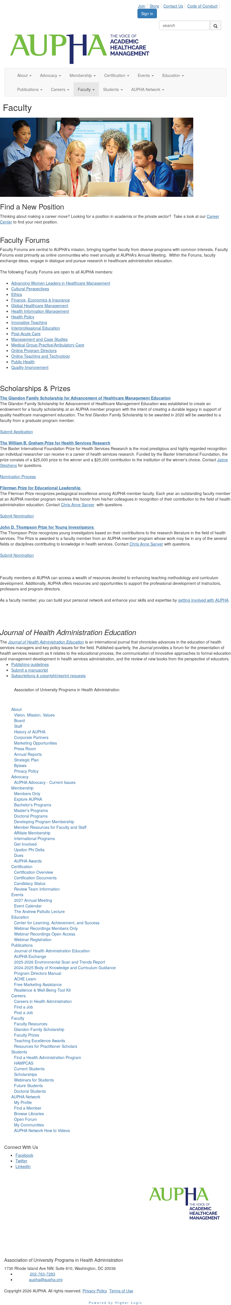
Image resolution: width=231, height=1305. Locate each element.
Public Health (23, 361)
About (16, 709)
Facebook (24, 1155)
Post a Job (23, 1012)
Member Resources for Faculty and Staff (50, 827)
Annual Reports (28, 754)
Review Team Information (37, 889)
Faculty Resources (30, 1023)
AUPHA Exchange (30, 956)
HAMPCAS (23, 1063)
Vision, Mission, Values (34, 715)
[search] (215, 25)
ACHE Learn (25, 979)
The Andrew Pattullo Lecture (39, 911)
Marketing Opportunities (35, 743)
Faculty (17, 1018)
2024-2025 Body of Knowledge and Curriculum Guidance (65, 967)
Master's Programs (31, 810)
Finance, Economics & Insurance (40, 300)
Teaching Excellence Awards (39, 1040)
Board (19, 720)
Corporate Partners (31, 737)
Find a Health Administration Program (47, 1057)
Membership (22, 788)
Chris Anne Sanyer (77, 504)
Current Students (29, 1068)
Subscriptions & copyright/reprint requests (48, 675)
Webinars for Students (34, 1080)
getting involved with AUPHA (203, 600)
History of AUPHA (29, 731)
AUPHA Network (25, 1096)
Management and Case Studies (39, 339)
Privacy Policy (26, 771)
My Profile (23, 1102)
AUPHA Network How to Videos (42, 1130)
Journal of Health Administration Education (46, 642)
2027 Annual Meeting (33, 900)
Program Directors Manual (37, 973)
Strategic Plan (26, 760)
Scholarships (25, 1074)
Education (20, 917)
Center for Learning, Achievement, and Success (56, 922)
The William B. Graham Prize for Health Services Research (55, 443)
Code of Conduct (202, 6)
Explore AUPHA (28, 799)
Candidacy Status (29, 883)
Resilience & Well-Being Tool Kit (42, 990)
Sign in (147, 13)
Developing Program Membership (44, 821)
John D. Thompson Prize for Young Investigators (47, 527)
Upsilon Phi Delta (29, 849)
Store (154, 6)
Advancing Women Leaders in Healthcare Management (60, 283)
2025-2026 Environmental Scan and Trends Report (59, 962)
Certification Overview (33, 872)
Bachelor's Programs (32, 804)
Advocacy (19, 776)
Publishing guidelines (30, 664)
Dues (18, 855)
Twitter (21, 1160)
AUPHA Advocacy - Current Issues (44, 782)
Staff (18, 726)
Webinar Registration (33, 939)
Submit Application (16, 431)
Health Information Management (40, 311)
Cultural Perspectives (30, 288)
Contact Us (173, 6)
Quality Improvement (29, 367)
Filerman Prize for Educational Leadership (40, 487)
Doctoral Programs (31, 816)
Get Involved (25, 844)
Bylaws (20, 765)
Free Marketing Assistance (38, 984)
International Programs (34, 838)
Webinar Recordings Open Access (44, 934)
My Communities (29, 1125)
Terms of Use (121, 1290)
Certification (21, 866)
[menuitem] (143, 5)
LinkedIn (23, 1166)
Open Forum (25, 1119)
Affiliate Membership (32, 833)
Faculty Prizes (26, 1035)
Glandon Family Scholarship (39, 1029)
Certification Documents (35, 877)
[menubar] (179, 5)
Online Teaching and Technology (40, 356)
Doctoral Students (30, 1091)
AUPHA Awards (28, 861)
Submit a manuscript (29, 670)
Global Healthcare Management (39, 305)
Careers (18, 995)
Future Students (28, 1085)
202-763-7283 (42, 1274)
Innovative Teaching (29, 322)
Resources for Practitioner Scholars (45, 1046)
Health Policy (22, 317)
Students (19, 1052)
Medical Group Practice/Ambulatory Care (47, 345)
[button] (24, 75)
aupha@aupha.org (46, 1279)
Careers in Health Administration (43, 1001)
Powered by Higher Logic (116, 1302)
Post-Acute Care (26, 333)
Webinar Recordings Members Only (46, 928)
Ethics (16, 294)
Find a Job (23, 1007)
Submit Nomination (17, 516)
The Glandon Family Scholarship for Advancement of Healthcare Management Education (85, 398)
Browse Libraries (29, 1113)
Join (141, 6)
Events (17, 894)
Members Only (27, 793)
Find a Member (27, 1108)
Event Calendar (28, 906)
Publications (22, 945)
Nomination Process (18, 476)
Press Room (25, 748)
